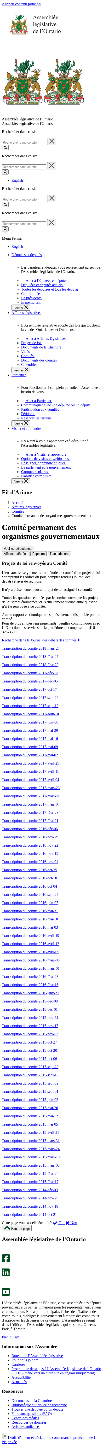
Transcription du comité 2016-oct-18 (29, 878)
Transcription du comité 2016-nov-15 (30, 853)
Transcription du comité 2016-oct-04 (29, 886)
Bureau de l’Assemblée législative (37, 1356)
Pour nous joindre (24, 1360)
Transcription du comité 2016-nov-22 (30, 845)
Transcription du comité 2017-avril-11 (30, 771)
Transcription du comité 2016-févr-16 (30, 985)
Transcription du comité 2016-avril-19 (30, 935)
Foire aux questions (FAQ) (31, 1414)
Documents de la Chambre (31, 1401)
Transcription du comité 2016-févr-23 (30, 977)
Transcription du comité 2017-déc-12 (30, 673)
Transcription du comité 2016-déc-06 (30, 829)
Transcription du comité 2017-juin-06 (30, 722)
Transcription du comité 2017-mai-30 (30, 730)
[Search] (5, 147)
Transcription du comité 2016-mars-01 (31, 968)
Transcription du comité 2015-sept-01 (30, 1091)
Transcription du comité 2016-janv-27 (30, 993)
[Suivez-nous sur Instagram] (4, 1252)
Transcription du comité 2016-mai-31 (30, 911)
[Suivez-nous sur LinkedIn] (6, 1275)
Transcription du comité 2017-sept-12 (30, 706)
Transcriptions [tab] (59, 554)
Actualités (19, 1382)
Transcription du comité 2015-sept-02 (30, 1083)
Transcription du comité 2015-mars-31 (31, 1141)
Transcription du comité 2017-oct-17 (29, 689)
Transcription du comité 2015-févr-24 (30, 1173)
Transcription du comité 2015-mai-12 (30, 1116)
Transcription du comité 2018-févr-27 (30, 656)
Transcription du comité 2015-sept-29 (30, 1067)
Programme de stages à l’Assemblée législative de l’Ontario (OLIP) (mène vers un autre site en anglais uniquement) (56, 1371)
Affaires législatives (26, 507)
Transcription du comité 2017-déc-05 (30, 681)
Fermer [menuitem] (18, 308)
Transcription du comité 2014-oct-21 (29, 1214)
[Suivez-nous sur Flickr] (4, 1286)
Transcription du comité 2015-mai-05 (30, 1124)
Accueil (17, 503)
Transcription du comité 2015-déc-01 (30, 1009)
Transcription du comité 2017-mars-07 (31, 804)
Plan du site (10, 1337)
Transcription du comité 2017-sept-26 (30, 698)
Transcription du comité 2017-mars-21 (31, 796)
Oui (61, 1223)
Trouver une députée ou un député (37, 1409)
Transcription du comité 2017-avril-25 (30, 763)
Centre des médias (25, 1418)
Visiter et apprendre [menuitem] (26, 428)
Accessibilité (21, 1377)
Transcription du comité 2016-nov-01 (30, 862)
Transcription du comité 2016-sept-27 (30, 894)
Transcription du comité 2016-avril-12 (30, 944)
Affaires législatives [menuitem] (26, 313)
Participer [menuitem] (18, 375)
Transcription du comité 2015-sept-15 (30, 1075)
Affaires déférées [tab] (16, 554)
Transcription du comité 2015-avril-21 (30, 1132)
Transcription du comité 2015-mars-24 (31, 1149)
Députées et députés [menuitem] (26, 255)
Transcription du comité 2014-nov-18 (30, 1206)
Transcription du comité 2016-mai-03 (30, 927)
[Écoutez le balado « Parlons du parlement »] (4, 1281)
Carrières (18, 1364)
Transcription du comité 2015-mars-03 (31, 1165)
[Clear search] (51, 141)
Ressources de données (28, 1422)
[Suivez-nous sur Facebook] (6, 1261)
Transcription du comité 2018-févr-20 (30, 665)
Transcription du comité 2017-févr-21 (30, 821)
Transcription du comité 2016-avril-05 (30, 952)
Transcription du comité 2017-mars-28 (31, 788)
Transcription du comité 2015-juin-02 (30, 1100)
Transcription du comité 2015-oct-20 (29, 1050)
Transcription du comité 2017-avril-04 (30, 780)
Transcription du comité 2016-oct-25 (29, 870)
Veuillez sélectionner (18, 548)
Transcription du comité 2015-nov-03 (30, 1034)
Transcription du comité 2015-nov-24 (30, 1018)
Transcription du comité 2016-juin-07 (30, 903)
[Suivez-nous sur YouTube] (6, 1295)
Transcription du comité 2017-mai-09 (30, 747)
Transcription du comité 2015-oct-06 (29, 1059)
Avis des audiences (25, 1427)
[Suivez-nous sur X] (4, 1266)
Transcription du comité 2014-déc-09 (30, 1190)
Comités (17, 511)
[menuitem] (45, 280)
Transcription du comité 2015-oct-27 (29, 1042)
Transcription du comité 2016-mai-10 (30, 919)
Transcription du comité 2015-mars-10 (31, 1157)
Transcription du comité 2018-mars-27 (31, 648)
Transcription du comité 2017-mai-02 (30, 755)
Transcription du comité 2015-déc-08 (30, 1001)
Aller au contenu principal (21, 4)
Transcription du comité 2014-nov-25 (30, 1198)
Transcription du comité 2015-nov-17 (30, 1026)
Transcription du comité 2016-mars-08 (31, 960)
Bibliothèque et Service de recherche (39, 1405)
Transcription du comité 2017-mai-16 (30, 739)
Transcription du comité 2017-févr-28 (30, 812)
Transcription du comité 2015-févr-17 (30, 1182)
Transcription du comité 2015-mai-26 (30, 1108)
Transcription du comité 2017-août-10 (30, 714)
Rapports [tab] (38, 554)
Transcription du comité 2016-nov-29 (30, 837)
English (17, 180)
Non (73, 1223)
